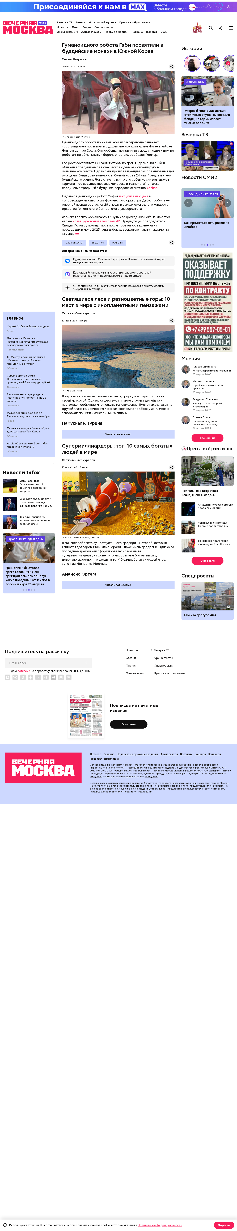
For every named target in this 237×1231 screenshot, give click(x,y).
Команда (200, 754)
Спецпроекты (103, 27)
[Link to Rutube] (61, 677)
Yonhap (152, 188)
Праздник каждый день (25, 539)
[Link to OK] (23, 677)
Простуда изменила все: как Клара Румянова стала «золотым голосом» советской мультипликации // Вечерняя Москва (211, 63)
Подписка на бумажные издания (137, 754)
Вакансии (186, 754)
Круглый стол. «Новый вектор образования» (207, 156)
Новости (62, 27)
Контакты (214, 754)
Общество (13, 368)
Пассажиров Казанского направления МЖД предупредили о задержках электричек (28, 342)
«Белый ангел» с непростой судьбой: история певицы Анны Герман (192, 63)
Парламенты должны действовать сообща (205, 423)
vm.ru (200, 770)
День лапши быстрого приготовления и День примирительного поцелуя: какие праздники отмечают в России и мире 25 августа (28, 576)
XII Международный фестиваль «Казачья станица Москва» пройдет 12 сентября (26, 360)
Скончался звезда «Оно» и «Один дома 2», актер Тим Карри (28, 430)
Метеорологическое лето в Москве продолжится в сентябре (28, 414)
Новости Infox (21, 472)
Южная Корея (74, 242)
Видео (87, 27)
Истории (191, 48)
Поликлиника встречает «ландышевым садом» (199, 493)
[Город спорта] (197, 28)
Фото (75, 27)
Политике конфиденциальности (160, 1225)
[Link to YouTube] (38, 677)
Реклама (109, 754)
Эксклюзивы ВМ (67, 32)
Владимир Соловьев (205, 399)
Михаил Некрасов (74, 59)
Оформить (129, 724)
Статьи (131, 658)
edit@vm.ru (96, 776)
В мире (82, 66)
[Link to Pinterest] (68, 677)
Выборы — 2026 (156, 32)
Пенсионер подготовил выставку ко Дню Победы (214, 542)
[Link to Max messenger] (7, 677)
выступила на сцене (133, 196)
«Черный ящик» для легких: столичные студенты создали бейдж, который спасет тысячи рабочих (207, 90)
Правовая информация (104, 759)
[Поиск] (211, 28)
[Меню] (231, 28)
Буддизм (97, 242)
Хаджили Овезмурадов (78, 313)
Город (10, 331)
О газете (95, 754)
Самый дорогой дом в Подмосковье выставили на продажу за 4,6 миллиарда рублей (28, 379)
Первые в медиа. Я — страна (124, 32)
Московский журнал (102, 22)
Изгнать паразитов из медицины (212, 370)
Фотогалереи (135, 673)
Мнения (190, 358)
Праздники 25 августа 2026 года (29, 548)
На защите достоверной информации (207, 405)
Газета (80, 22)
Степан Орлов (202, 417)
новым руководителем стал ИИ (96, 221)
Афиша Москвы (91, 32)
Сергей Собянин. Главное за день (28, 326)
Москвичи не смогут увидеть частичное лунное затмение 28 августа (26, 398)
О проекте (207, 561)
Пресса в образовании (134, 22)
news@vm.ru (151, 776)
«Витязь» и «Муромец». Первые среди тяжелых (213, 524)
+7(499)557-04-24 (197, 773)
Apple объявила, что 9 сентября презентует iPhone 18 (27, 445)
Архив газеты (163, 658)
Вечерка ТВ (65, 22)
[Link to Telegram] (46, 677)
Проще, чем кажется (202, 194)
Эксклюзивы (195, 82)
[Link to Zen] (30, 677)
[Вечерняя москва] (43, 768)
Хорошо (224, 1225)
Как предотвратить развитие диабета (207, 203)
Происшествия (15, 349)
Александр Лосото (204, 366)
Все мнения (207, 438)
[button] (10, 548)
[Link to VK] (15, 677)
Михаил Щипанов (204, 381)
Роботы (117, 242)
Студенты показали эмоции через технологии (215, 506)
